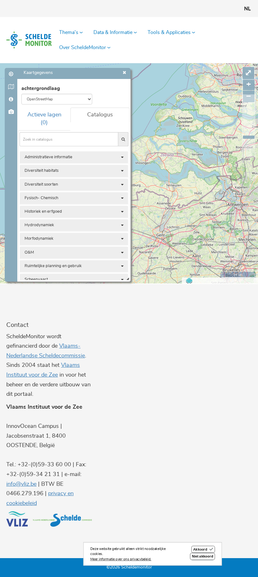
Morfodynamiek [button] (39, 239)
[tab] (74, 157)
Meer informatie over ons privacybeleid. (120, 559)
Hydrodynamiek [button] (39, 225)
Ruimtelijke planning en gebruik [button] (53, 266)
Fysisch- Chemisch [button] (41, 198)
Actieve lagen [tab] (44, 119)
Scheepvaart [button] (36, 279)
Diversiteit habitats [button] (42, 171)
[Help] (11, 99)
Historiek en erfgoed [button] (43, 212)
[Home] (29, 39)
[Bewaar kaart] (11, 112)
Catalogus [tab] (100, 115)
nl (247, 8)
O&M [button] (29, 252)
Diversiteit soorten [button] (41, 184)
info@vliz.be (21, 484)
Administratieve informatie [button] (48, 157)
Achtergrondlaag (40, 88)
